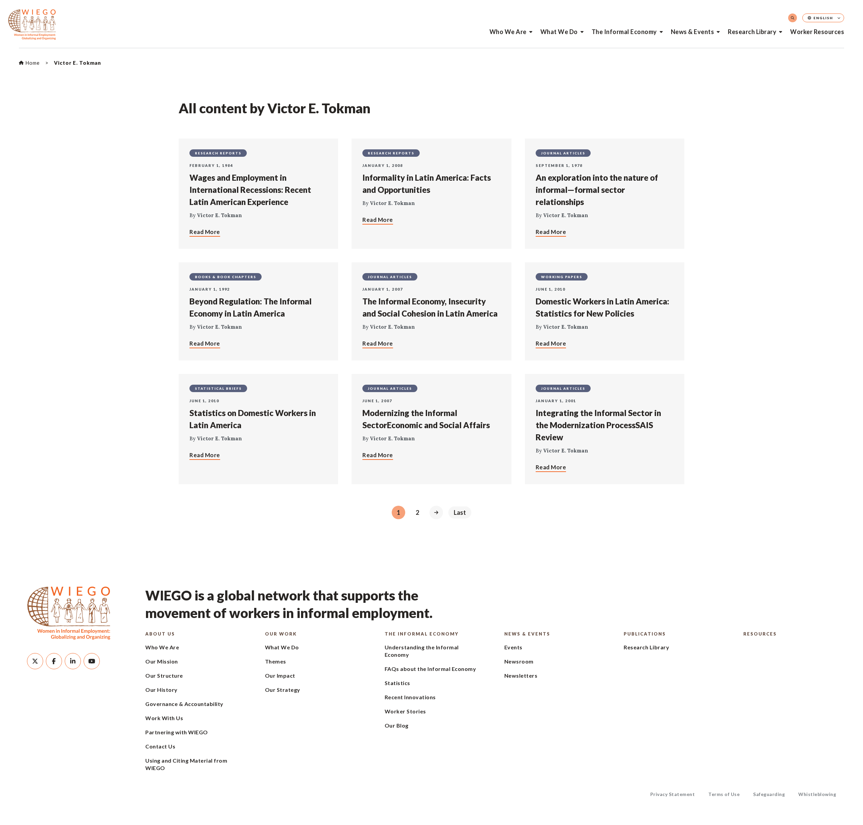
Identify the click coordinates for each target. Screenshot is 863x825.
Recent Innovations (410, 697)
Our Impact (280, 675)
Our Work (281, 634)
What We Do (559, 31)
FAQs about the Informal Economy (430, 669)
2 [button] (417, 512)
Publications (645, 634)
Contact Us (160, 746)
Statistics (397, 683)
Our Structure (164, 675)
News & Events (692, 31)
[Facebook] (54, 661)
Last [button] (460, 512)
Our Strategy (282, 689)
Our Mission (161, 661)
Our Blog (397, 725)
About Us (160, 634)
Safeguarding (769, 794)
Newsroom (519, 661)
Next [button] (436, 512)
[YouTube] (92, 661)
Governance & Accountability (184, 704)
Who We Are (508, 31)
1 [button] (398, 512)
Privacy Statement (672, 794)
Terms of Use (724, 794)
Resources (760, 634)
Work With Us (164, 718)
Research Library (752, 31)
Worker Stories (405, 711)
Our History (161, 689)
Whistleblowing (817, 794)
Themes (275, 661)
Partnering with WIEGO (176, 732)
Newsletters (521, 675)
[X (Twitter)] (35, 661)
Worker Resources (817, 31)
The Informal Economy (624, 31)
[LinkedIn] (73, 661)
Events (513, 647)
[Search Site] (792, 17)
